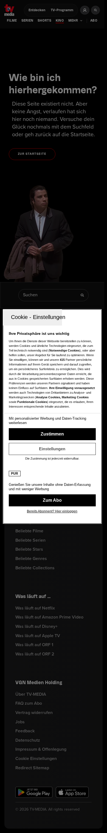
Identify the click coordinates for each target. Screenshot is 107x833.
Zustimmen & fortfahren (52, 434)
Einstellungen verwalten (52, 449)
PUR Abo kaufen (52, 500)
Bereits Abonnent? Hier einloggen (52, 511)
